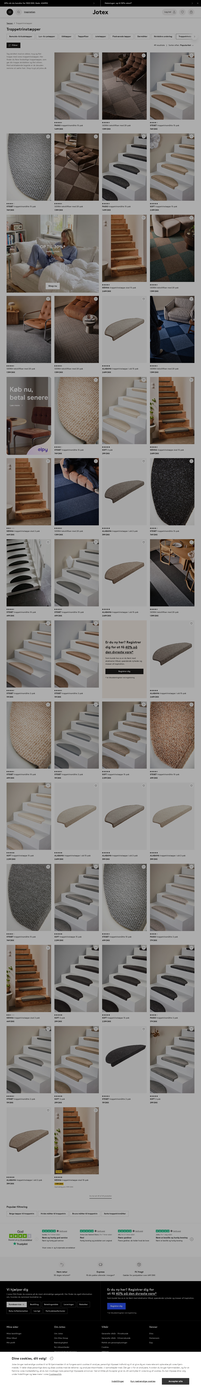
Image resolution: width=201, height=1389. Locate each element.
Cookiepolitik (55, 1374)
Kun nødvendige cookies (142, 1381)
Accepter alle (176, 1381)
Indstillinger (118, 1381)
